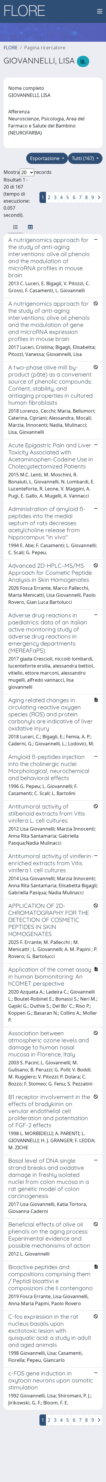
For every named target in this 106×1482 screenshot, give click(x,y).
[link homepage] (27, 11)
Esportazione (45, 158)
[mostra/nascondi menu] (99, 11)
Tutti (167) (83, 158)
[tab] (15, 227)
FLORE (11, 47)
